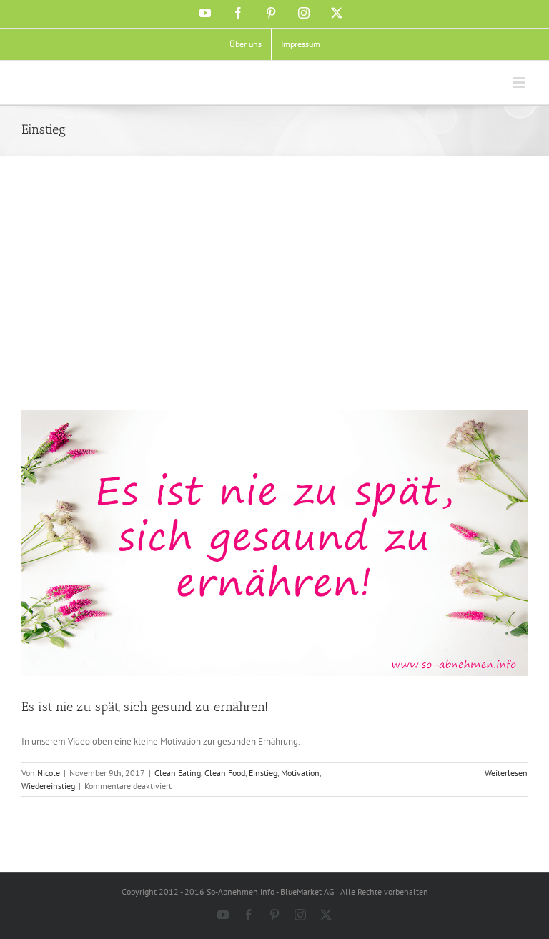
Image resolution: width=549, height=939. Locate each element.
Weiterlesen (506, 772)
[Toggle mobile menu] (520, 82)
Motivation (300, 772)
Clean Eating (177, 772)
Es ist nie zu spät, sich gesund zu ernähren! (144, 707)
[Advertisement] (274, 303)
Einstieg (263, 772)
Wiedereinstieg (48, 785)
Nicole (48, 772)
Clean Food (224, 772)
